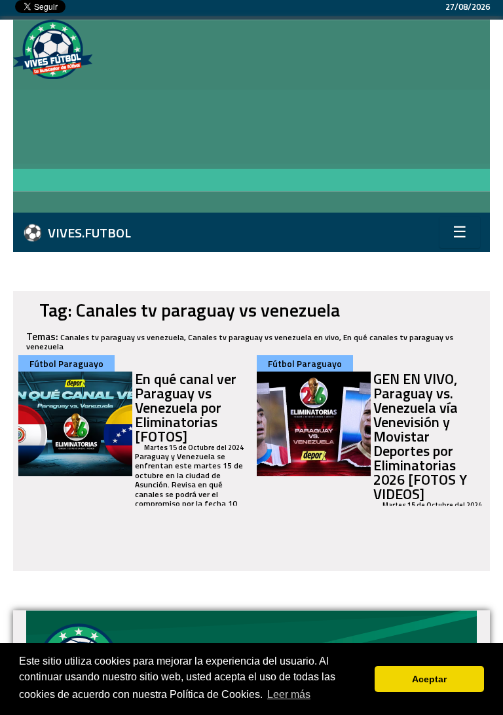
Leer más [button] (288, 694)
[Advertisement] (297, 117)
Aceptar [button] (429, 679)
